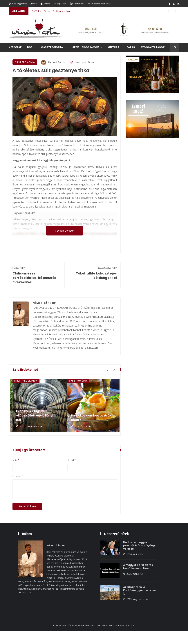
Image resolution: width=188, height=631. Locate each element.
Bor (30, 47)
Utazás (130, 47)
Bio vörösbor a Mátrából (89, 420)
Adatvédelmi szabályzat (99, 3)
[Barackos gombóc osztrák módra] (43, 405)
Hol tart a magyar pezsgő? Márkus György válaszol (139, 545)
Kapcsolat (61, 3)
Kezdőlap (15, 47)
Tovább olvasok (64, 230)
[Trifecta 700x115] (123, 29)
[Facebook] (169, 3)
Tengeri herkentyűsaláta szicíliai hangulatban (57, 11)
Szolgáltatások (152, 47)
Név (15, 460)
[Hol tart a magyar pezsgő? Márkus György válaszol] (110, 547)
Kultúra (113, 47)
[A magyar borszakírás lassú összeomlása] (110, 570)
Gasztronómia (52, 47)
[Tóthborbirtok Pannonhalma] (152, 119)
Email (71, 460)
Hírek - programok (85, 47)
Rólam (47, 3)
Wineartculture (89, 625)
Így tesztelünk (77, 3)
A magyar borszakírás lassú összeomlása (138, 566)
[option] (37, 405)
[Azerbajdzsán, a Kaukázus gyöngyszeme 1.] (110, 592)
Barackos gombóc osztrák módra (37, 417)
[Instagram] (174, 3)
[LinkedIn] (178, 3)
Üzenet (17, 476)
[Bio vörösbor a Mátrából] (98, 405)
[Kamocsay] (152, 74)
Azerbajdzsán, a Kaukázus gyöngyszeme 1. (139, 590)
